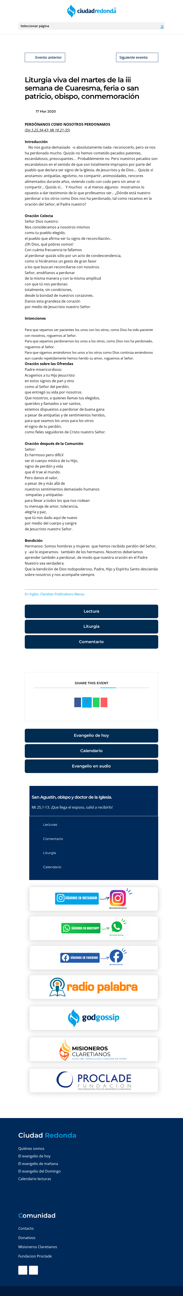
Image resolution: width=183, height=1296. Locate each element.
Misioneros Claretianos (37, 1246)
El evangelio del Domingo (39, 1171)
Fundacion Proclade (35, 1256)
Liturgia (91, 626)
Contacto (26, 1228)
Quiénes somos (31, 1148)
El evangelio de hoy (34, 1156)
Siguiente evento (133, 57)
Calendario (91, 750)
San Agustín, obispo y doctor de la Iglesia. (72, 797)
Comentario (91, 641)
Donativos (26, 1237)
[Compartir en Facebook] (77, 702)
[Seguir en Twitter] (33, 1270)
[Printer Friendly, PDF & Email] (144, 661)
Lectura (91, 611)
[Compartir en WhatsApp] (96, 702)
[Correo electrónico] (104, 702)
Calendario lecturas (34, 1178)
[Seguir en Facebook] (22, 1270)
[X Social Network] (87, 702)
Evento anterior (48, 57)
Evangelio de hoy (91, 735)
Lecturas (50, 824)
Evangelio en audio (91, 766)
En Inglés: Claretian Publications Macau (54, 594)
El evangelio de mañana (38, 1163)
